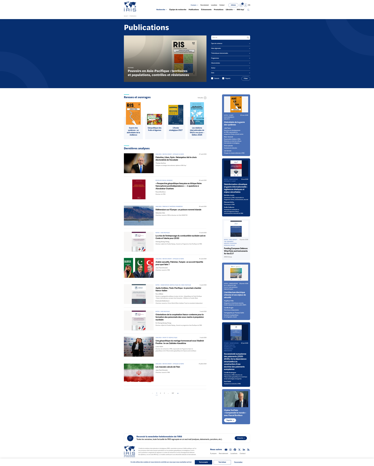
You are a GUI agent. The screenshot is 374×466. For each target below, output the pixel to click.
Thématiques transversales (219, 53)
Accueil (126, 16)
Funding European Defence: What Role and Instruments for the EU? (236, 251)
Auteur (213, 68)
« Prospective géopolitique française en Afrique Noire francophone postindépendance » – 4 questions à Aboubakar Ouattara (179, 186)
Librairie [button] (229, 10)
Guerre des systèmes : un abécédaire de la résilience (133, 131)
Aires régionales (216, 48)
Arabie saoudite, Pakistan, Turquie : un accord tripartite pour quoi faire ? (179, 263)
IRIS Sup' (240, 10)
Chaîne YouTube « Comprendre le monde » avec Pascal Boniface (235, 413)
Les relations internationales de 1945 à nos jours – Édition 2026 (197, 131)
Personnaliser (238, 462)
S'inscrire (240, 438)
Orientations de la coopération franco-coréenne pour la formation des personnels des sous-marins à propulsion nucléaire (180, 317)
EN (249, 5)
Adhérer (233, 5)
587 (173, 393)
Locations (214, 5)
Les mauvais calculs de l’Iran (168, 367)
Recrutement (204, 5)
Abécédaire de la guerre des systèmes (234, 123)
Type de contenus (216, 43)
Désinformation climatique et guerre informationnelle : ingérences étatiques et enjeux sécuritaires (235, 188)
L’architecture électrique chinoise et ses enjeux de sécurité (235, 295)
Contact (221, 5)
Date (212, 73)
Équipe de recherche (177, 10)
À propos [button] (193, 5)
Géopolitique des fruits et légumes (154, 129)
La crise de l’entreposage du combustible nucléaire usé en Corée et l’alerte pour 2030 (181, 237)
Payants (227, 78)
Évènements (206, 10)
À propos (213, 454)
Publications (194, 10)
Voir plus (200, 98)
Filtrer (246, 78)
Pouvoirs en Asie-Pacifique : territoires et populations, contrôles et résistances (158, 73)
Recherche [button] (160, 10)
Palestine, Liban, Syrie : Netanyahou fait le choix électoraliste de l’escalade (176, 158)
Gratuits (216, 78)
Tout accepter (203, 462)
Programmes (215, 58)
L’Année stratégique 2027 (176, 129)
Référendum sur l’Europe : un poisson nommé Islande (178, 210)
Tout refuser (222, 462)
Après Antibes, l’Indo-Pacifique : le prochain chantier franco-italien (178, 289)
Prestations (218, 10)
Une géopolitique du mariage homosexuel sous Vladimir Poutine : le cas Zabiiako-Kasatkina (180, 342)
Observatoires (215, 63)
